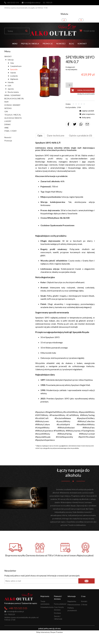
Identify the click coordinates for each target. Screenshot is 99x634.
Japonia (11, 89)
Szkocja (11, 60)
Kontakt (84, 601)
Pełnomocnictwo (74, 605)
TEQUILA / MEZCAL (12, 115)
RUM (6, 102)
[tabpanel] (65, 291)
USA (9, 85)
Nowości (7, 137)
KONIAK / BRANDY (12, 105)
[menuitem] (14, 43)
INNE (6, 128)
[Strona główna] (53, 30)
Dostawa (57, 613)
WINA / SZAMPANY (12, 95)
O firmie (84, 605)
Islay (12, 63)
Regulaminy (72, 601)
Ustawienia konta (46, 607)
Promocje (8, 140)
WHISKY (8, 56)
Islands (13, 72)
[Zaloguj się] (92, 19)
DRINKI (7, 124)
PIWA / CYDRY (10, 131)
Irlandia (11, 82)
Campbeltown (16, 66)
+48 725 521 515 (13, 2)
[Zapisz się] (86, 580)
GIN (6, 111)
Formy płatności (60, 604)
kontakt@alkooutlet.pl (32, 2)
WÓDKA (8, 108)
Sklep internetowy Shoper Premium (49, 632)
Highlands (14, 79)
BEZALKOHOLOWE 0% (14, 98)
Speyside (14, 69)
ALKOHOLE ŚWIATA (13, 118)
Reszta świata (13, 92)
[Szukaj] (26, 31)
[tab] (40, 135)
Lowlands (14, 76)
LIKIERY (7, 121)
